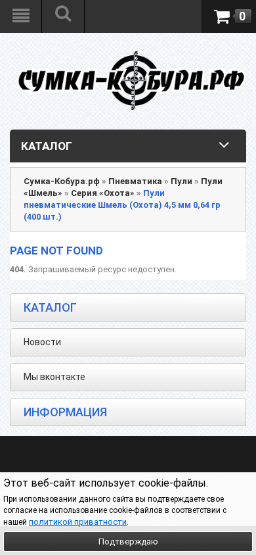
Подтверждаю (128, 541)
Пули (181, 181)
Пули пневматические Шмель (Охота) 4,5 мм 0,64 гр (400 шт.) (122, 205)
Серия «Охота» (103, 193)
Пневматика (135, 181)
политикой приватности (78, 522)
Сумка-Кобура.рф (62, 181)
